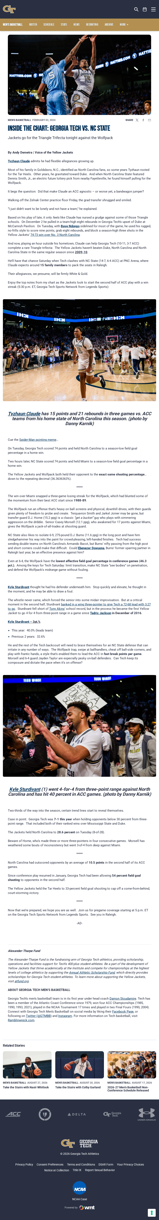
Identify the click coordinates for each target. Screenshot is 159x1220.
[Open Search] (136, 9)
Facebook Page (123, 1011)
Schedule (48, 24)
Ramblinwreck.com (21, 1020)
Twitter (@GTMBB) (39, 1016)
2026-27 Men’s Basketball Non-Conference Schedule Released (128, 1089)
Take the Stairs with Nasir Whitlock (26, 1087)
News (76, 24)
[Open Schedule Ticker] (144, 9)
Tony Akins (57, 609)
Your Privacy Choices (130, 1164)
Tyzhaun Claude (19, 161)
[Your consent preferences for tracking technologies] (152, 1213)
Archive (109, 24)
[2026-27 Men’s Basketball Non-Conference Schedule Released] (131, 1064)
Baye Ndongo (70, 226)
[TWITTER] (137, 120)
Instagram (65, 1016)
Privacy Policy (24, 1164)
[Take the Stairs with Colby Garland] (79, 1064)
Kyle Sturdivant (18, 587)
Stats (64, 24)
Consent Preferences (50, 1164)
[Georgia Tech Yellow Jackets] (9, 9)
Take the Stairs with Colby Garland (78, 1087)
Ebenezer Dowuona (91, 548)
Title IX (77, 1170)
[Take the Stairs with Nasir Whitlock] (27, 1064)
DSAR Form (106, 1164)
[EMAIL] (149, 120)
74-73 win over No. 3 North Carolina (55, 235)
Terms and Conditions (81, 1164)
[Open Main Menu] (153, 9)
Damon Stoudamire (123, 998)
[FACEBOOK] (143, 120)
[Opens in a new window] (13, 1114)
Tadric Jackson (100, 613)
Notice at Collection (56, 1170)
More (123, 24)
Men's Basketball (19, 120)
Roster (33, 24)
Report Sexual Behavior (100, 1170)
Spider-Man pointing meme (37, 440)
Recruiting (92, 24)
